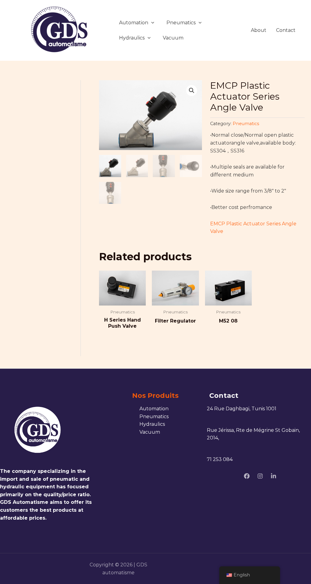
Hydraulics (132, 38)
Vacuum (173, 38)
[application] (151, 23)
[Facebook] (247, 476)
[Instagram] (260, 476)
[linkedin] (273, 476)
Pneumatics (181, 23)
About (258, 30)
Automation (133, 23)
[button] (191, 90)
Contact (286, 30)
